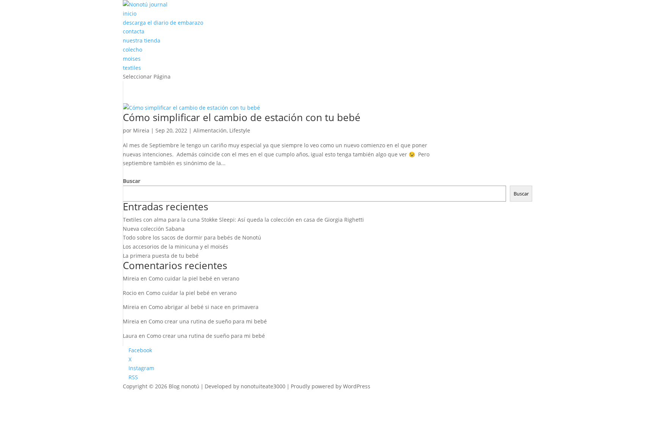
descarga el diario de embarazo (163, 22)
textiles (132, 67)
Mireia (141, 130)
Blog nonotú (184, 386)
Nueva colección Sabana (154, 228)
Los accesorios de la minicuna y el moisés (175, 246)
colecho (132, 49)
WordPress (356, 386)
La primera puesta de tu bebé (161, 255)
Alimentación (210, 130)
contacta (133, 31)
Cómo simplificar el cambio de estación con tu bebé (241, 117)
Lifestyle (239, 130)
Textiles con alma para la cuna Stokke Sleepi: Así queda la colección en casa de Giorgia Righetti (243, 219)
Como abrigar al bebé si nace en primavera (204, 307)
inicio (129, 13)
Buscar (131, 180)
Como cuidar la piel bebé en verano (194, 278)
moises (132, 58)
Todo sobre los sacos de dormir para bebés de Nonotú (192, 237)
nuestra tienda (141, 40)
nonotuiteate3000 (263, 386)
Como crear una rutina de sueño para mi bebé (208, 321)
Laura (130, 335)
